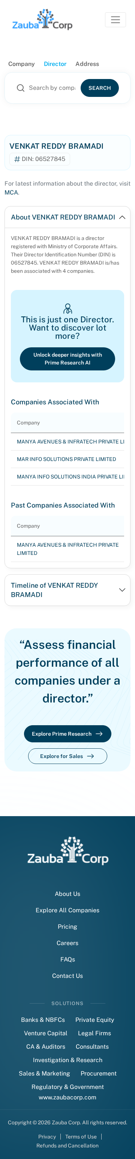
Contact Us (67, 975)
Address (87, 63)
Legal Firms (94, 1033)
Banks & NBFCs (43, 1019)
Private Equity (94, 1019)
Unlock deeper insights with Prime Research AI (67, 359)
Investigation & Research (67, 1060)
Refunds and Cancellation (67, 1146)
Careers (67, 943)
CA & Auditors (45, 1046)
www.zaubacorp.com (67, 1097)
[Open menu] (115, 19)
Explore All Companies (67, 910)
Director (55, 63)
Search (99, 88)
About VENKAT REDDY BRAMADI (63, 217)
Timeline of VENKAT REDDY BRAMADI (54, 590)
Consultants (92, 1046)
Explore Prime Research (62, 734)
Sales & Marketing (44, 1073)
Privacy (47, 1137)
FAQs (67, 959)
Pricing (67, 926)
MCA (11, 192)
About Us (67, 893)
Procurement (99, 1073)
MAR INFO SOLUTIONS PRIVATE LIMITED (66, 459)
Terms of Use (81, 1137)
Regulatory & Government (68, 1086)
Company (21, 63)
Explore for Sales (61, 756)
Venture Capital (46, 1033)
